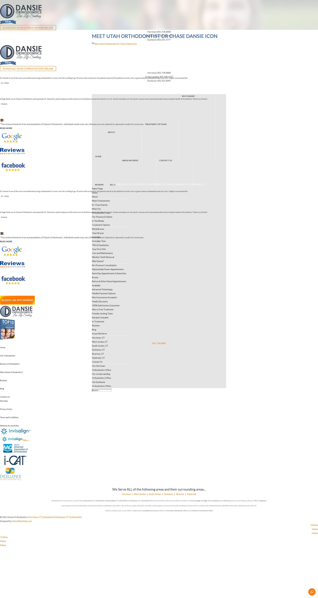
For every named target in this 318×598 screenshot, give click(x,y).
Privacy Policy (6, 409)
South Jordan (155, 494)
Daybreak (191, 494)
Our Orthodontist (7, 355)
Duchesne (168, 494)
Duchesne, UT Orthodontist (69, 517)
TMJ (255, 501)
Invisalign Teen (206, 501)
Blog (2, 388)
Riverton (180, 494)
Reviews (3, 380)
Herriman (126, 494)
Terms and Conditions (9, 417)
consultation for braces (150, 511)
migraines (263, 501)
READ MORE (6, 128)
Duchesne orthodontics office (202, 511)
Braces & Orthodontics (10, 364)
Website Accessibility (9, 425)
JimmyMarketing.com (22, 521)
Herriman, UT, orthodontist (94, 501)
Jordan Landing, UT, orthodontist (115, 501)
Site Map (4, 401)
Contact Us (5, 397)
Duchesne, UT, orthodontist (140, 501)
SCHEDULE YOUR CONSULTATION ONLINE (28, 27)
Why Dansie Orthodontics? (11, 372)
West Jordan (140, 494)
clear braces (228, 501)
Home (2, 347)
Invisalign (197, 501)
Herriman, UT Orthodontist (41, 517)
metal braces (216, 501)
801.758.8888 (159, 343)
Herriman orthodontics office (177, 511)
